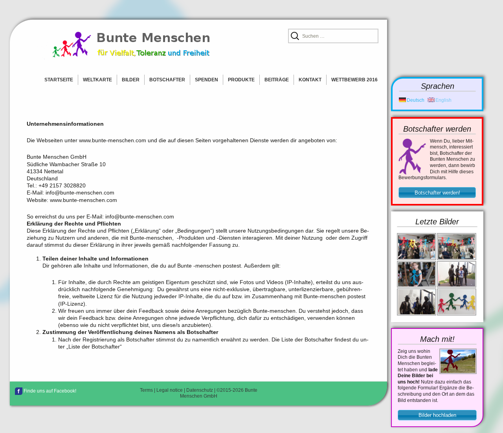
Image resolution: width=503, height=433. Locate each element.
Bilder (131, 80)
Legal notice (169, 390)
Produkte (241, 80)
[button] (437, 192)
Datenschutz (199, 390)
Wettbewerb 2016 (354, 80)
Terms (146, 390)
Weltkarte (97, 80)
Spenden (206, 80)
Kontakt (310, 80)
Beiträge (276, 80)
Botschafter (167, 80)
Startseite (58, 80)
